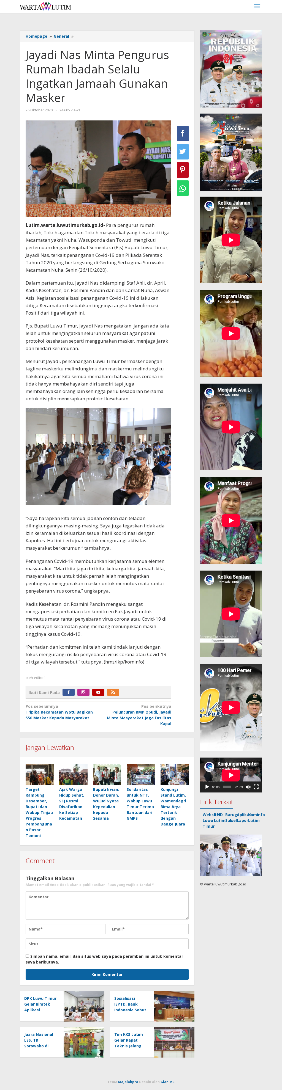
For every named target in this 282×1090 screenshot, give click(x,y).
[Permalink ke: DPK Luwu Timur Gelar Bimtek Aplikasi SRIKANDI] (82, 1006)
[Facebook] (70, 692)
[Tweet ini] (183, 151)
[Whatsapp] (183, 188)
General (61, 36)
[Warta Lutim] (45, 5)
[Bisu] (248, 787)
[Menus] (257, 6)
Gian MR (168, 1082)
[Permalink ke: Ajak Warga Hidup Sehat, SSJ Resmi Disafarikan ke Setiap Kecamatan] (73, 774)
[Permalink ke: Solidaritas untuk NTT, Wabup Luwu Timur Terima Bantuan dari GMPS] (141, 774)
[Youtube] (99, 692)
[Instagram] (84, 692)
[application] (231, 775)
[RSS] (114, 692)
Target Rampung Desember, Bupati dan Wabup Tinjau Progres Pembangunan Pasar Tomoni (39, 812)
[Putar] (207, 787)
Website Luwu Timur (211, 820)
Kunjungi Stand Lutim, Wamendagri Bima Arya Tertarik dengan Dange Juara (173, 807)
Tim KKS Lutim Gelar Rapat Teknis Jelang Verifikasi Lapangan (128, 1046)
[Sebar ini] (183, 133)
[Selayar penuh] (256, 787)
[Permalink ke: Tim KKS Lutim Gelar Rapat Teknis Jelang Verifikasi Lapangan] (172, 1042)
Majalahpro (128, 1082)
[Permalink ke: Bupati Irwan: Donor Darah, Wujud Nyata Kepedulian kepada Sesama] (107, 774)
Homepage (36, 36)
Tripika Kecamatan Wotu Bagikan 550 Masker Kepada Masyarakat (59, 712)
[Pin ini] (183, 170)
